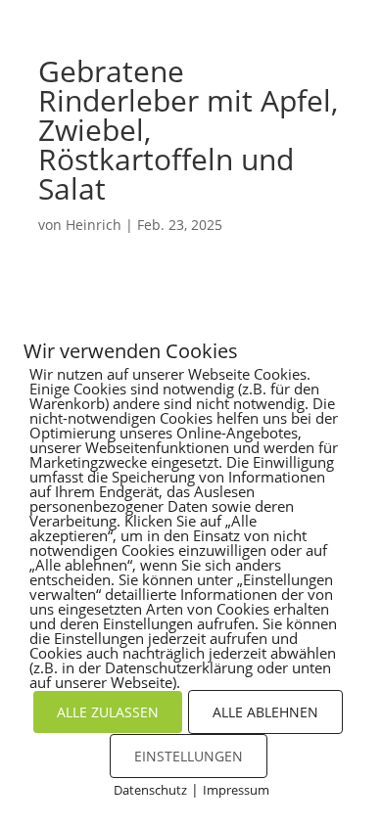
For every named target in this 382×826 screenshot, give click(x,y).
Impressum (236, 790)
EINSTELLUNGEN (188, 756)
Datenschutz (150, 790)
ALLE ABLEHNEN (265, 712)
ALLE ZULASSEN (108, 712)
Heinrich (93, 224)
